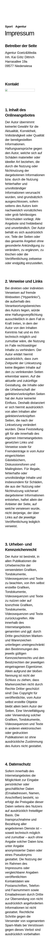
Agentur (20, 26)
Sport (9, 26)
